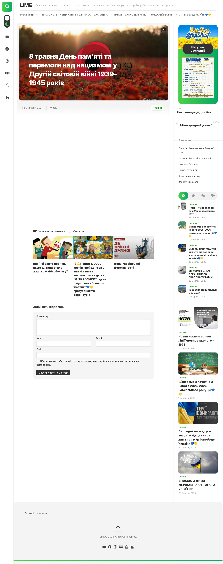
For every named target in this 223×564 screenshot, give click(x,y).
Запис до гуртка (136, 14)
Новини (157, 107)
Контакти (42, 513)
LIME (26, 5)
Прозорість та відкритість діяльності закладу (73, 14)
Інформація (27, 14)
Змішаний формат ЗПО (165, 14)
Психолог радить (188, 170)
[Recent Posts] (183, 196)
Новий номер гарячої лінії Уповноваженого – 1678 (202, 210)
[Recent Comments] (203, 196)
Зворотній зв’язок (188, 181)
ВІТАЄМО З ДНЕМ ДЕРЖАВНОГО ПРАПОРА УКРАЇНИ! (201, 274)
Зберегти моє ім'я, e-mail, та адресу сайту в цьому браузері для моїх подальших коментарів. (87, 363)
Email (100, 338)
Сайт (39, 349)
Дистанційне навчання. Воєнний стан (196, 150)
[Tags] (213, 196)
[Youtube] (7, 37)
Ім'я (39, 338)
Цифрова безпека (188, 164)
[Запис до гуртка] (7, 73)
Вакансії (29, 513)
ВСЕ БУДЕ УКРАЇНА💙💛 (197, 14)
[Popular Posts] (193, 196)
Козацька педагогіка (189, 176)
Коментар (42, 316)
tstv (55, 107)
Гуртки (117, 14)
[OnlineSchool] (7, 97)
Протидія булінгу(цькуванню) (194, 158)
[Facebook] (7, 49)
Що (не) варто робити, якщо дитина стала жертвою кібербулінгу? (50, 267)
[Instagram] (7, 61)
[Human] (7, 85)
